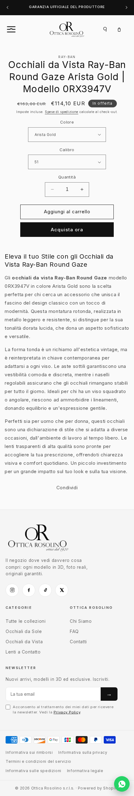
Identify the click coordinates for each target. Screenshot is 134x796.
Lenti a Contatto (23, 651)
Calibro (67, 149)
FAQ (74, 631)
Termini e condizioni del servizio (38, 761)
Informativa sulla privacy (82, 752)
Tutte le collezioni (25, 621)
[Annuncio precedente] (7, 7)
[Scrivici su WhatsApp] (122, 784)
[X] (61, 590)
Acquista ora (67, 230)
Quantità (67, 176)
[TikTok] (45, 590)
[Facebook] (28, 590)
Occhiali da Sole (24, 631)
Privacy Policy (67, 712)
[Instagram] (12, 590)
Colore (67, 122)
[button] (18, 29)
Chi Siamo (81, 621)
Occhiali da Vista (24, 641)
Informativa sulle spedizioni (33, 770)
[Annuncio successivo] (126, 7)
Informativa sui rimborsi (29, 752)
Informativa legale (85, 770)
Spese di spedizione (61, 112)
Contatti (78, 641)
